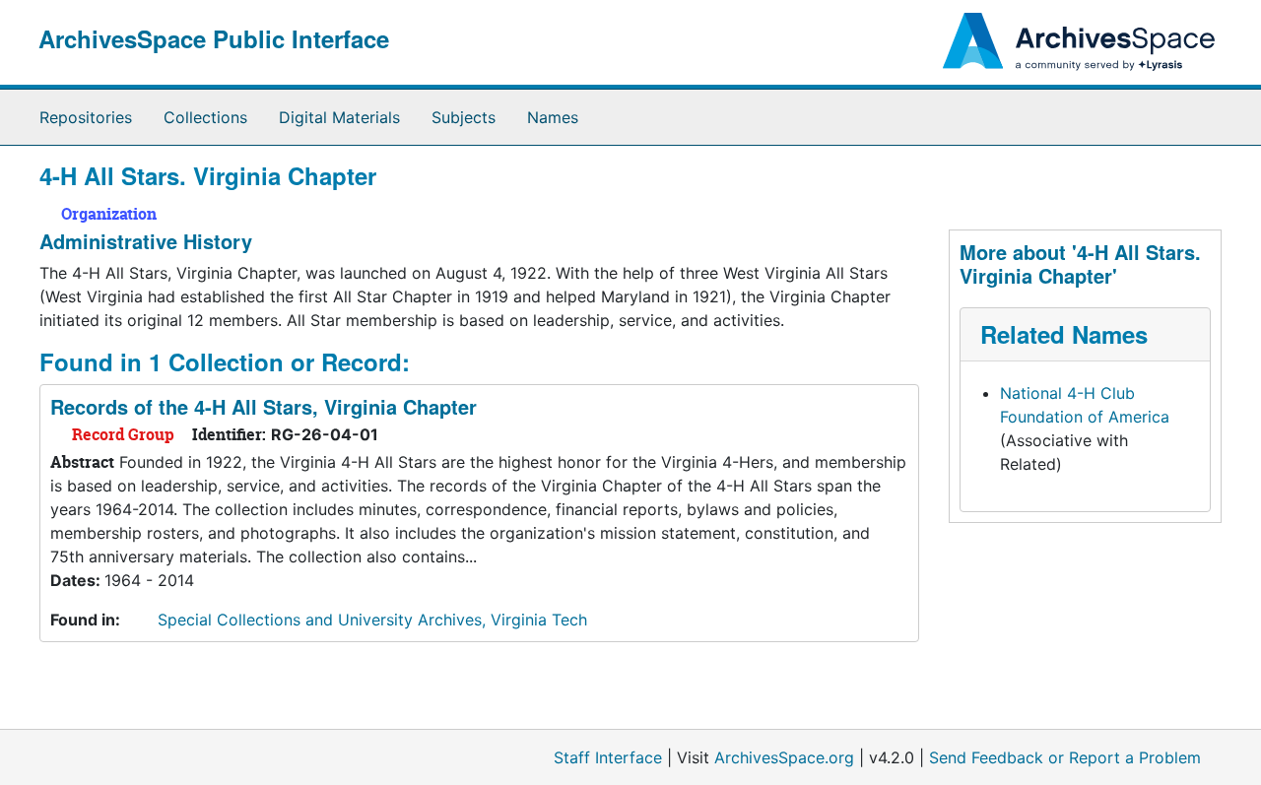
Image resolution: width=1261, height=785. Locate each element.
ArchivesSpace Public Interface (213, 38)
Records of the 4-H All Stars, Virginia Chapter (263, 406)
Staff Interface (608, 757)
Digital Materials (339, 117)
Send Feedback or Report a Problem (1065, 757)
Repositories (85, 117)
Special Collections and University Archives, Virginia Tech (372, 619)
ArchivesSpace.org (784, 757)
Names (552, 117)
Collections (205, 117)
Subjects (463, 117)
